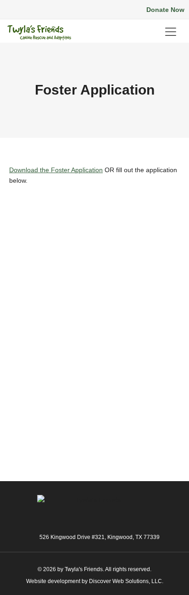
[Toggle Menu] (172, 32)
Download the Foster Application (56, 170)
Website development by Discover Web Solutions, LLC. (94, 581)
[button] (41, 9)
